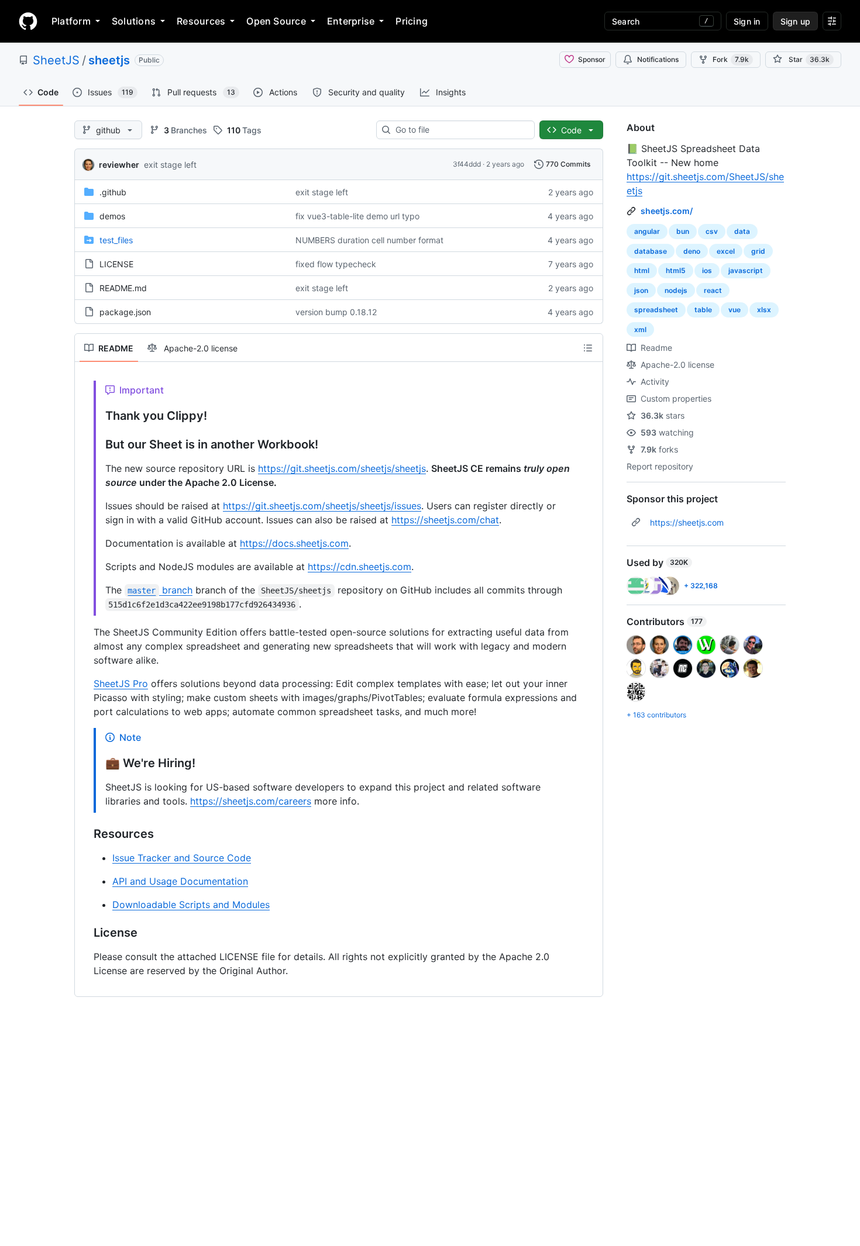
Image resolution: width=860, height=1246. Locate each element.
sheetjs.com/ (667, 211)
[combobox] (460, 130)
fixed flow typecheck (335, 264)
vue (734, 309)
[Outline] (588, 348)
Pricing (411, 21)
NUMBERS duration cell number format (369, 240)
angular (647, 231)
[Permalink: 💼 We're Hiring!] (97, 763)
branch (160, 590)
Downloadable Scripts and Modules (191, 904)
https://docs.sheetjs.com (294, 543)
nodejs (676, 290)
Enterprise (350, 21)
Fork (731, 59)
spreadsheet (656, 309)
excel (726, 251)
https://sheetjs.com (687, 522)
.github (112, 192)
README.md (123, 288)
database (650, 251)
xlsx (764, 309)
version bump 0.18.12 (336, 312)
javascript (745, 270)
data (742, 231)
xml (640, 329)
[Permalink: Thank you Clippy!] (97, 416)
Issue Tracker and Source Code (181, 858)
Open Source (276, 21)
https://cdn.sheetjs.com (359, 566)
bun (682, 231)
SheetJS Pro (121, 683)
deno (691, 251)
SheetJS (56, 60)
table (703, 309)
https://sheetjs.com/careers (250, 801)
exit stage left (170, 165)
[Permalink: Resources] (85, 834)
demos (112, 216)
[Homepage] (28, 21)
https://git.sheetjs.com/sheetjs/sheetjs (342, 468)
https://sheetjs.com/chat (445, 520)
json (641, 290)
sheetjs (109, 60)
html (641, 270)
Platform (71, 21)
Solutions (134, 21)
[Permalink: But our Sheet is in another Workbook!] (97, 445)
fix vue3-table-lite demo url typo (357, 216)
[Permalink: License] (85, 933)
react (713, 290)
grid (758, 251)
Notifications (658, 59)
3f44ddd (467, 164)
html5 (676, 270)
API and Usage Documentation (180, 881)
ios (707, 270)
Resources (201, 21)
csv (712, 231)
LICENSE (116, 264)
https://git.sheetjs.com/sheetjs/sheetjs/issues (322, 506)
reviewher (119, 165)
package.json (125, 312)
